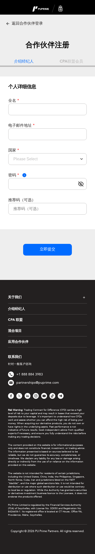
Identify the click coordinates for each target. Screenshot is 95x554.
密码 (13, 175)
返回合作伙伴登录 (27, 23)
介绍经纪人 (16, 309)
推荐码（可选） (22, 200)
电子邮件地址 (21, 125)
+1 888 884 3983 (29, 374)
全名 (13, 100)
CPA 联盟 (15, 320)
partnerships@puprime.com (37, 383)
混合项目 (15, 331)
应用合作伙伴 (18, 342)
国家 (13, 150)
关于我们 (15, 297)
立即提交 (47, 249)
